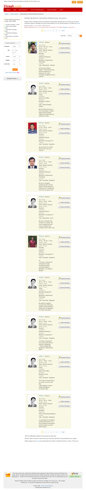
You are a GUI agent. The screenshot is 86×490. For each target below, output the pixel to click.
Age (9, 50)
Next (63, 30)
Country (8, 56)
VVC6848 (41, 197)
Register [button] (80, 2)
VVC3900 (41, 317)
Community (7, 64)
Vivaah (6, 14)
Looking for (7, 46)
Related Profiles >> (12, 78)
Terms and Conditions (47, 486)
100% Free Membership (37, 10)
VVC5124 (41, 83)
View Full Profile (65, 52)
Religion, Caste (43, 48)
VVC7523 (41, 157)
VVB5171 (41, 356)
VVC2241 (41, 396)
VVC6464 (41, 236)
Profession (42, 55)
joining (78, 23)
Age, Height (42, 45)
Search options (14, 14)
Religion (8, 60)
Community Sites (52, 10)
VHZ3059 (41, 123)
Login (14, 10)
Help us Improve (74, 476)
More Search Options (11, 72)
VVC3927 (41, 277)
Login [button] (74, 2)
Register (8, 10)
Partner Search (23, 10)
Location (41, 63)
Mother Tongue (43, 52)
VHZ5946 (41, 42)
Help (61, 10)
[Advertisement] (43, 460)
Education (41, 58)
